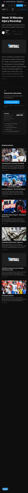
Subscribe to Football (11, 102)
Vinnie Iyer (7, 31)
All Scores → (23, 9)
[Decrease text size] (18, 31)
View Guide (20, 1)
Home (3, 13)
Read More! (5, 83)
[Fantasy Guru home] (3, 5)
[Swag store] (11, 5)
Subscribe (19, 5)
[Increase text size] (21, 31)
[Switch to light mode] (9, 5)
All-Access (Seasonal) (11, 13)
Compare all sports (8, 105)
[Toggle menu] (25, 5)
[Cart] (14, 5)
